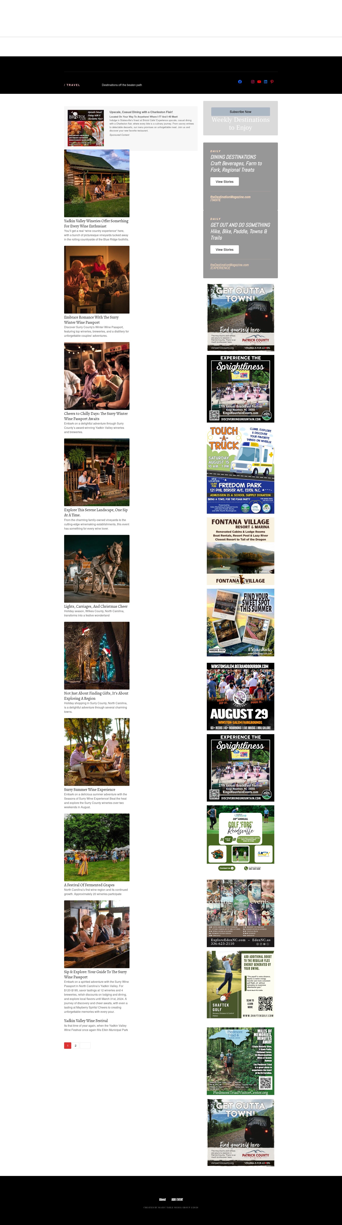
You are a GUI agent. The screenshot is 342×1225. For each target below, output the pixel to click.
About (162, 1199)
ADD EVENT (177, 1199)
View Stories (225, 181)
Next (85, 1045)
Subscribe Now (240, 111)
